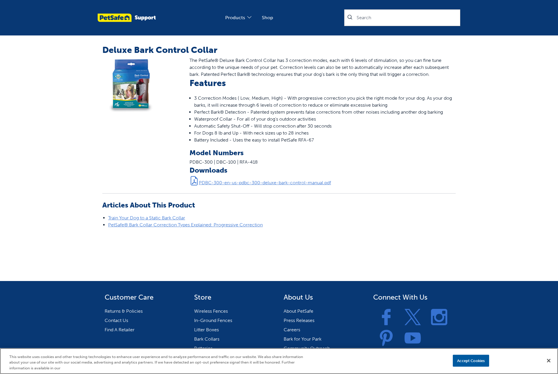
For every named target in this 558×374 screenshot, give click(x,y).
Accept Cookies (471, 360)
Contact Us (116, 320)
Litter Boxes (206, 329)
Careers (292, 329)
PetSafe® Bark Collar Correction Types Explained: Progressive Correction (185, 225)
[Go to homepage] (127, 18)
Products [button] (235, 17)
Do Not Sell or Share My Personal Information (407, 360)
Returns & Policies (124, 311)
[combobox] (402, 17)
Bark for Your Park (302, 339)
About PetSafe (298, 311)
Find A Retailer (120, 329)
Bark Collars (206, 339)
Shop (267, 17)
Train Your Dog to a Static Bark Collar (146, 218)
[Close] (548, 360)
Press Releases (299, 320)
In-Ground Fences (213, 320)
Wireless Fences (211, 311)
